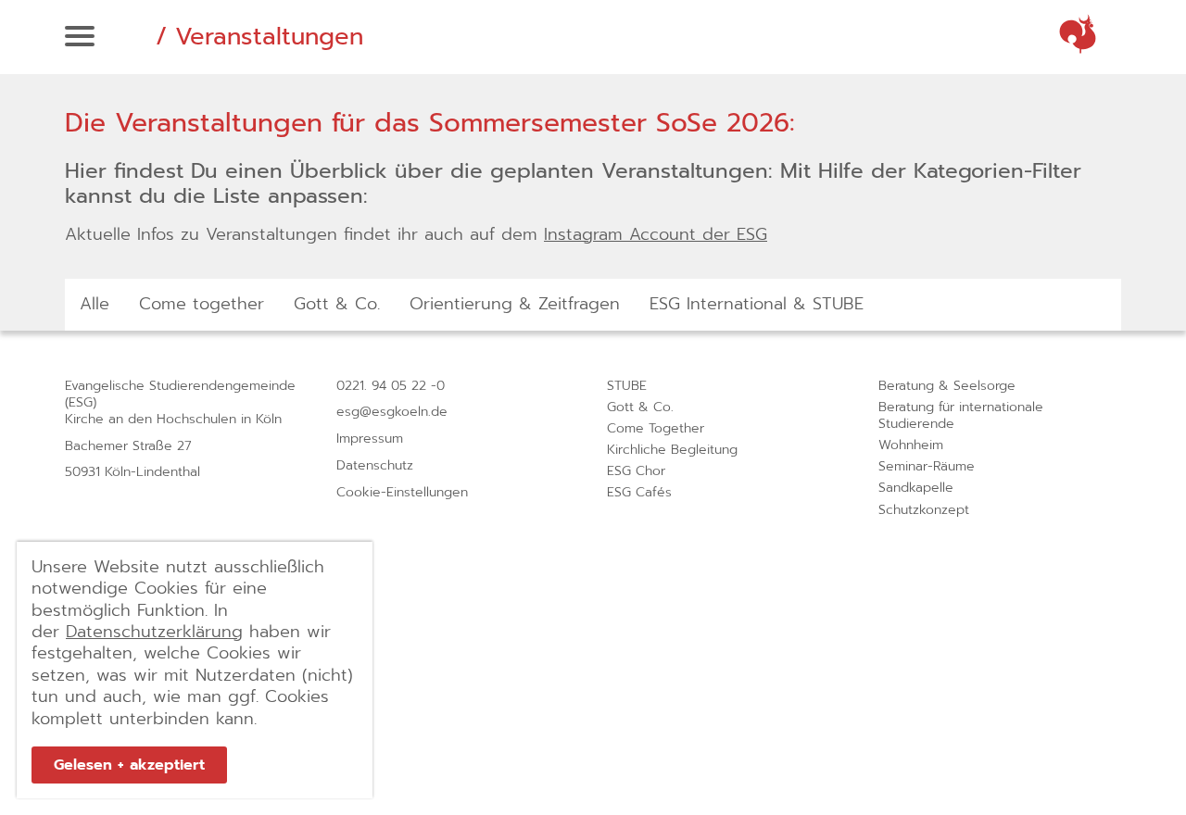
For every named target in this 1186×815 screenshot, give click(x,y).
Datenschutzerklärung (154, 632)
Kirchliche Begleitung (672, 449)
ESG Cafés (639, 492)
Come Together (655, 428)
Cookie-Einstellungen (402, 492)
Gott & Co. (640, 407)
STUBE (627, 385)
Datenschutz (374, 465)
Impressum (369, 438)
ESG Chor (636, 471)
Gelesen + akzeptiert (129, 765)
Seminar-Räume (926, 466)
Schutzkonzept (923, 510)
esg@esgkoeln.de (392, 411)
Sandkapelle (915, 487)
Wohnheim (910, 445)
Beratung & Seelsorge (947, 385)
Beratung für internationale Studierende (960, 415)
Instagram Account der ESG (655, 234)
